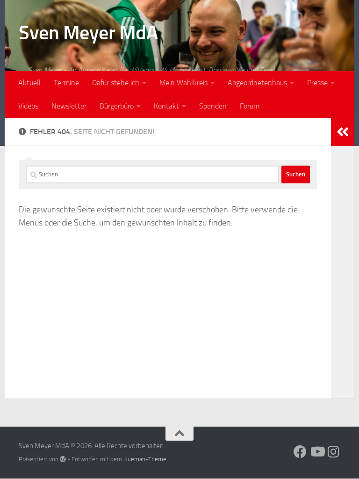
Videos (28, 106)
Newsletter (68, 106)
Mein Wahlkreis (183, 82)
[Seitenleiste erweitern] (342, 132)
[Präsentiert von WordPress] (63, 459)
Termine (66, 82)
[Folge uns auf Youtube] (316, 451)
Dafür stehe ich (115, 82)
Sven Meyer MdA (88, 32)
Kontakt (166, 106)
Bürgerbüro (117, 106)
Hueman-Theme (144, 459)
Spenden (213, 106)
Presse (317, 82)
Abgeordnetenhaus (257, 82)
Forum (249, 106)
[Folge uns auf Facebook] (300, 451)
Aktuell (29, 82)
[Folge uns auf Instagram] (333, 451)
